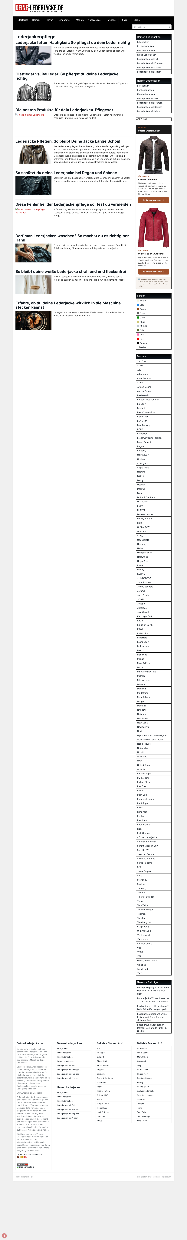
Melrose (141, 676)
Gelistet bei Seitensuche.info (29, 1154)
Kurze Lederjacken (146, 54)
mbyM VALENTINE (146, 671)
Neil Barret (142, 718)
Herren (50, 20)
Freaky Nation (144, 518)
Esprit (140, 505)
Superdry (142, 888)
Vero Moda (143, 939)
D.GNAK (141, 476)
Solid (139, 875)
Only (139, 760)
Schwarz (144, 343)
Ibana (140, 565)
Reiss (140, 807)
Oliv (142, 330)
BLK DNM (142, 420)
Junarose (142, 607)
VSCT (140, 952)
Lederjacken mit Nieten (149, 71)
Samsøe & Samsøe (146, 841)
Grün (142, 317)
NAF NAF (142, 710)
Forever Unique (145, 514)
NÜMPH (141, 752)
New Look (142, 722)
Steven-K (142, 879)
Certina (141, 459)
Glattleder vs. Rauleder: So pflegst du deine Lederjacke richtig (67, 76)
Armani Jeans (144, 386)
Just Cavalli (143, 612)
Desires (141, 488)
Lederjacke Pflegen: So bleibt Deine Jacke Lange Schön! (67, 141)
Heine (140, 548)
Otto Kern (142, 769)
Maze (140, 667)
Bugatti (141, 446)
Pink (142, 334)
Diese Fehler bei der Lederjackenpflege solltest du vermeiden (73, 204)
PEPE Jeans (143, 777)
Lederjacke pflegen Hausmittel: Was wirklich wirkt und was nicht (153, 990)
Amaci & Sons (144, 378)
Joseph (141, 603)
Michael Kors (143, 680)
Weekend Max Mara (147, 960)
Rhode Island (143, 824)
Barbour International (148, 399)
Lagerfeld (142, 637)
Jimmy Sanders (145, 586)
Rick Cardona (144, 833)
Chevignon (142, 463)
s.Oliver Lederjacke (147, 837)
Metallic (144, 326)
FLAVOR (141, 510)
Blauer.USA (143, 416)
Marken (80, 20)
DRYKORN (142, 501)
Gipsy (140, 535)
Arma (140, 382)
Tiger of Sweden (145, 896)
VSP (139, 956)
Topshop (141, 918)
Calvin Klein (143, 454)
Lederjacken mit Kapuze (149, 67)
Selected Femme (145, 854)
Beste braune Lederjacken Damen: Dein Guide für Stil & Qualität (152, 1027)
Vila (139, 947)
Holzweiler (142, 556)
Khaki (143, 321)
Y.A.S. (140, 973)
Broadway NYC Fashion (149, 437)
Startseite (23, 20)
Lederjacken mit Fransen (149, 63)
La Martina (142, 633)
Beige (143, 300)
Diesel (140, 493)
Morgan (141, 701)
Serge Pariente (144, 862)
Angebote (64, 20)
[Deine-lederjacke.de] (40, 8)
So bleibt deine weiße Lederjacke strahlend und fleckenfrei (70, 271)
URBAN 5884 (144, 930)
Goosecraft (143, 539)
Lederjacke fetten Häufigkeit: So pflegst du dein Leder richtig (72, 42)
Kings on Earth (145, 624)
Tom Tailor (142, 905)
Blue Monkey (143, 425)
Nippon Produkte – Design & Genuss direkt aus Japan (151, 737)
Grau (142, 313)
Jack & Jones (144, 582)
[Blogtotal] (33, 1157)
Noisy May (142, 748)
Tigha (140, 901)
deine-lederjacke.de (24, 1177)
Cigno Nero (143, 467)
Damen (36, 20)
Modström (142, 693)
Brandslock (143, 433)
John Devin (143, 595)
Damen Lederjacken (69, 1043)
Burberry (141, 450)
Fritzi (139, 522)
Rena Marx (142, 811)
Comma (141, 471)
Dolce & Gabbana (146, 497)
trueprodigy (143, 926)
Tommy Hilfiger (145, 909)
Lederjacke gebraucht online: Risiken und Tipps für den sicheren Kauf (152, 1017)
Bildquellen (142, 1177)
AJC (139, 369)
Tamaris (141, 892)
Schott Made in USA (147, 845)
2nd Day (141, 361)
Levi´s (140, 650)
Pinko (140, 790)
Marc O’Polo (142, 1057)
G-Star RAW (143, 527)
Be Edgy (141, 403)
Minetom (141, 684)
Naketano (142, 714)
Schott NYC (143, 850)
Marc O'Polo (143, 663)
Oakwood (142, 756)
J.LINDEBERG (144, 578)
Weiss (143, 347)
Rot (141, 338)
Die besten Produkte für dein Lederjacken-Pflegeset (64, 110)
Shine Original (144, 871)
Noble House (144, 743)
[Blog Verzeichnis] (33, 1167)
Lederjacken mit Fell (147, 59)
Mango (140, 659)
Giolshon (141, 531)
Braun (143, 309)
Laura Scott (143, 641)
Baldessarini (143, 395)
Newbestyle (143, 727)
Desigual (141, 484)
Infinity (140, 569)
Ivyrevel (141, 573)
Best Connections (146, 412)
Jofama (141, 590)
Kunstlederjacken (146, 50)
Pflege (124, 20)
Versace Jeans (144, 943)
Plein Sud (142, 794)
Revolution (142, 820)
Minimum (141, 688)
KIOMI (140, 629)
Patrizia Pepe (144, 773)
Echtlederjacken (145, 46)
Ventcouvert (143, 935)
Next (139, 731)
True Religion (144, 922)
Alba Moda (142, 374)
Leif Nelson (143, 646)
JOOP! (140, 599)
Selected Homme (146, 858)
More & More (144, 697)
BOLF (140, 429)
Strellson (141, 884)
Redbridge (142, 803)
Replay (140, 816)
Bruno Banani (144, 442)
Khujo (140, 620)
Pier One (141, 786)
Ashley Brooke (144, 391)
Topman (141, 913)
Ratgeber (111, 20)
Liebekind (142, 654)
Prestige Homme (145, 799)
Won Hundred (144, 969)
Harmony (142, 544)
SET (139, 867)
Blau (142, 304)
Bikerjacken (143, 42)
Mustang (141, 705)
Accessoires (94, 20)
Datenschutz (154, 1177)
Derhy (140, 480)
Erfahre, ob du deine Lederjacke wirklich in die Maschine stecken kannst (68, 305)
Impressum (166, 1177)
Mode (137, 20)
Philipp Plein (143, 782)
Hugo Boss (142, 561)
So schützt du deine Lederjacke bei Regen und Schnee (66, 172)
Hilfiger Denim (144, 552)
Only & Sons (143, 765)
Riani (139, 828)
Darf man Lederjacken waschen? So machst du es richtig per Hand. (72, 238)
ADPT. (140, 365)
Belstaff (141, 408)
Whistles (141, 964)
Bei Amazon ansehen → (153, 200)
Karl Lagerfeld (144, 616)
